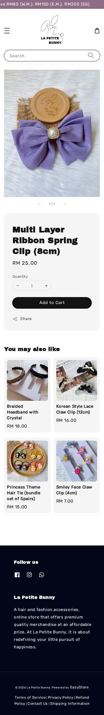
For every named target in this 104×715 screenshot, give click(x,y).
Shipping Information (70, 703)
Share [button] (26, 318)
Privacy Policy (60, 697)
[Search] (91, 55)
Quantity (20, 276)
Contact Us (37, 703)
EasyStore (79, 687)
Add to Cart (52, 302)
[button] (7, 31)
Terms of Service (30, 697)
